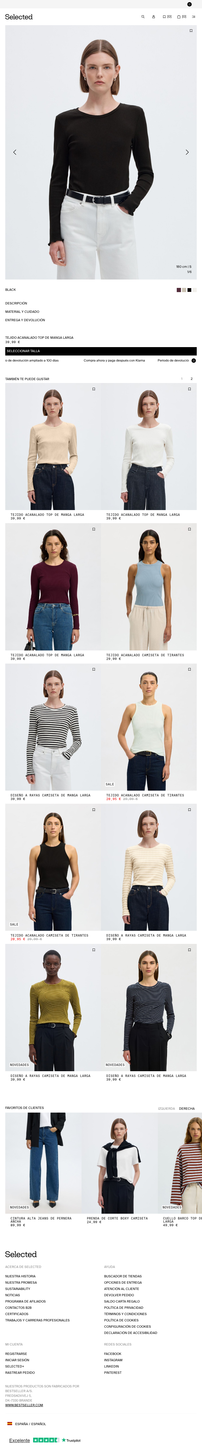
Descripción (16, 303)
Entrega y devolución (25, 320)
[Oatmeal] (184, 290)
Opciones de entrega (123, 1282)
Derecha (187, 1109)
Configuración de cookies (127, 1326)
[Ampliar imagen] (101, 152)
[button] (53, 446)
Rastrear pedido (20, 1373)
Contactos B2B (18, 1308)
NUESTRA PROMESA (21, 1282)
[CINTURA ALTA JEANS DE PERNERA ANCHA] (43, 1163)
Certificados (16, 1314)
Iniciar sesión (17, 1360)
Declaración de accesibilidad (130, 1333)
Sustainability (17, 1289)
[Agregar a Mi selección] (191, 31)
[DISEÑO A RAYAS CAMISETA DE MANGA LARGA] (53, 727)
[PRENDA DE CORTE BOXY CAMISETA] (120, 1163)
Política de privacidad (123, 1308)
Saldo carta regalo (122, 1301)
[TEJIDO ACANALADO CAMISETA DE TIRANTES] (149, 586)
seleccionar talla (23, 351)
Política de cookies (121, 1320)
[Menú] (193, 17)
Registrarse (16, 1354)
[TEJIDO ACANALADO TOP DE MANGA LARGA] (53, 446)
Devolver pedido (119, 1295)
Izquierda (166, 1109)
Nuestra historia (20, 1276)
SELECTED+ (14, 1366)
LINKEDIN (111, 1366)
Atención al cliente (121, 1289)
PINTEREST (113, 1373)
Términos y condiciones (125, 1314)
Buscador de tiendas (123, 1276)
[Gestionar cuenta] (153, 17)
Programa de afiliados (25, 1301)
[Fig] (179, 290)
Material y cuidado (22, 312)
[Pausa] (189, 4)
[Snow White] (195, 290)
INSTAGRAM (113, 1360)
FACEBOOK (112, 1354)
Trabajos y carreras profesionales (37, 1320)
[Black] (189, 290)
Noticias (12, 1295)
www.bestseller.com (24, 1405)
